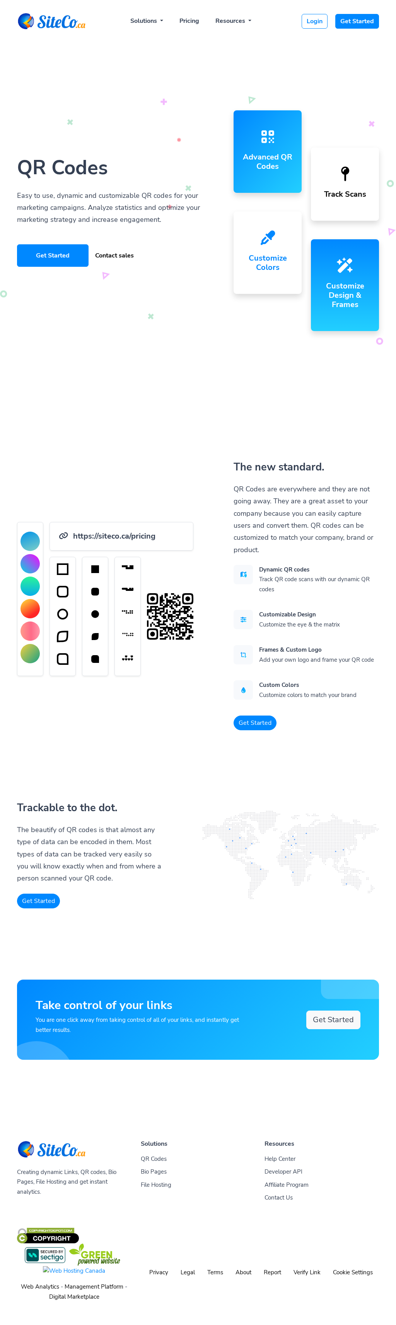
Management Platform (94, 1287)
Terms (215, 1272)
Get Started (357, 21)
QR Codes (154, 1159)
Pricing (189, 21)
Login (315, 21)
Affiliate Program (287, 1185)
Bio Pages (154, 1172)
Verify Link (307, 1272)
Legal (188, 1272)
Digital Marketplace (74, 1297)
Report (272, 1272)
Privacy (158, 1272)
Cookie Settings (353, 1272)
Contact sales (114, 255)
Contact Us (279, 1197)
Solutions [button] (144, 21)
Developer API (283, 1172)
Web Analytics (40, 1287)
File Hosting (156, 1185)
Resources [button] (231, 21)
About (243, 1272)
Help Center (280, 1159)
